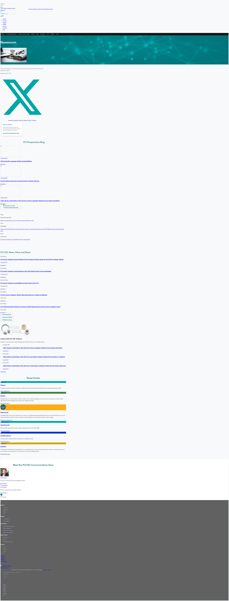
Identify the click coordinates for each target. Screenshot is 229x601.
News (48, 34)
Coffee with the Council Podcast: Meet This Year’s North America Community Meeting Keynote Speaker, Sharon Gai (34, 365)
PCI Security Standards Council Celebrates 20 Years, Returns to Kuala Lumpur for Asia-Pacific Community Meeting (32, 259)
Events (37, 34)
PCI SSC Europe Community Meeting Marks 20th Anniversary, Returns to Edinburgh (23, 295)
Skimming (3, 446)
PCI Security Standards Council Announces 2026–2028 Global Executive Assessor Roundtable (25, 271)
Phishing (2, 396)
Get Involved (42, 34)
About (57, 34)
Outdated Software (5, 435)
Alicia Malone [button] (3, 487)
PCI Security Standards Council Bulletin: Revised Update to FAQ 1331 (19, 283)
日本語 (4, 24)
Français (5, 20)
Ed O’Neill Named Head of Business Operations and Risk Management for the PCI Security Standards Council (30, 306)
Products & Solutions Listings (23, 34)
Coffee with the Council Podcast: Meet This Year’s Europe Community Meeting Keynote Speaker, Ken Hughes (32, 348)
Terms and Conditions (47, 569)
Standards (2, 34)
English (4, 19)
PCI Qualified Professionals (11, 34)
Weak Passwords (5, 425)
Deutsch (4, 26)
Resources (53, 34)
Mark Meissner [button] (3, 477)
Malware (2, 385)
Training (32, 34)
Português (5, 27)
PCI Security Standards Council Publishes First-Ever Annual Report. (15, 239)
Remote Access (4, 412)
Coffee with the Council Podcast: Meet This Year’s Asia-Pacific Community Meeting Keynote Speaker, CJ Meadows (34, 356)
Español (4, 22)
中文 (4, 29)
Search (3, 13)
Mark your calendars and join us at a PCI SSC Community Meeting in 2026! (17, 220)
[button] (30, 9)
